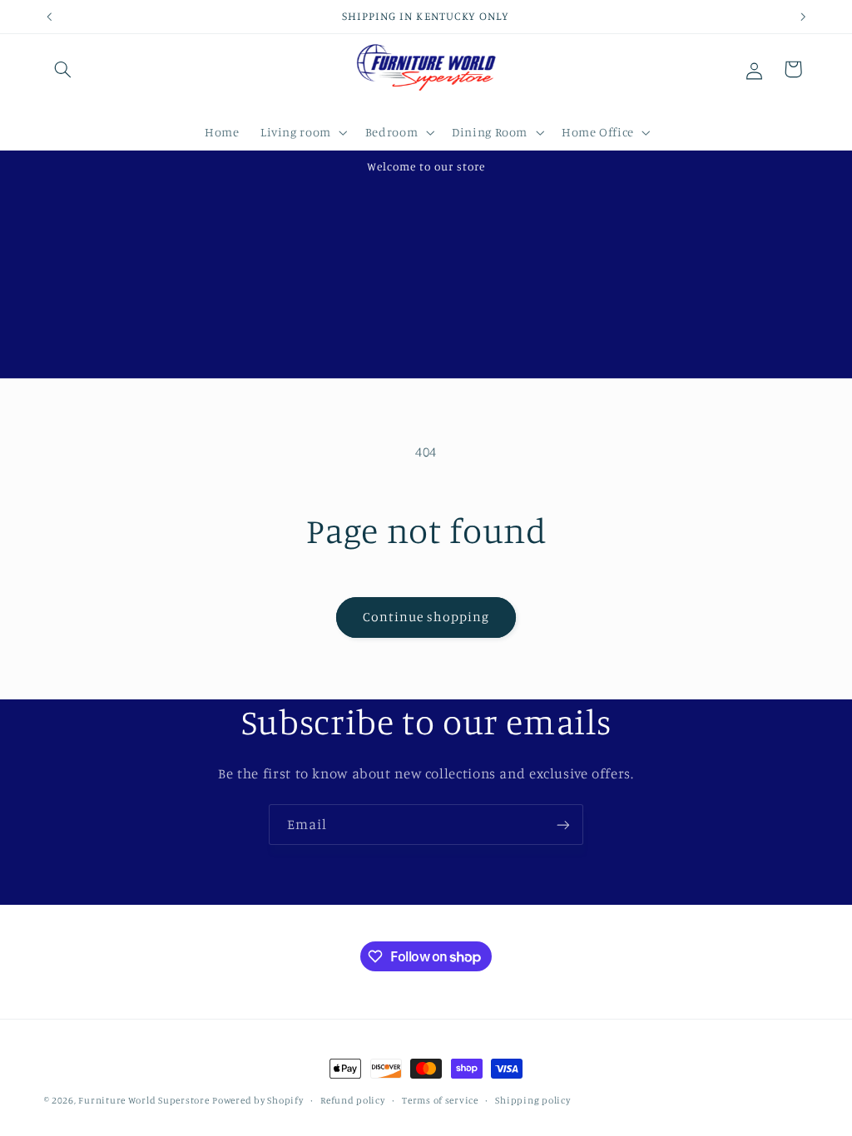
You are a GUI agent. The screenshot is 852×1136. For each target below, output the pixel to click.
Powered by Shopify (257, 1100)
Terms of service (440, 1100)
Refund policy (352, 1100)
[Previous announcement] (49, 16)
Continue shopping (426, 617)
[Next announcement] (803, 16)
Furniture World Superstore (143, 1100)
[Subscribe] (563, 824)
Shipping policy (532, 1100)
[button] (63, 69)
